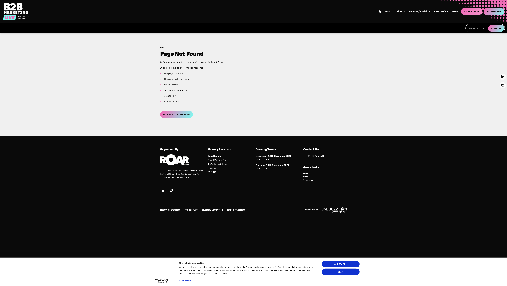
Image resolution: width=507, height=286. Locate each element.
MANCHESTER (476, 28)
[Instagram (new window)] (171, 191)
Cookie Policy (191, 210)
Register (473, 11)
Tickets (401, 11)
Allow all (340, 264)
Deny (341, 272)
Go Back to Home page (176, 114)
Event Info (440, 11)
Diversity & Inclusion (212, 210)
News (455, 11)
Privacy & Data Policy (170, 210)
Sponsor (495, 11)
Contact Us (308, 180)
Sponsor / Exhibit (418, 11)
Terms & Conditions (236, 210)
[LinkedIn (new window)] (163, 191)
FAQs (305, 173)
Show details (185, 281)
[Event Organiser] (174, 164)
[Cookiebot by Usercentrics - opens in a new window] (161, 281)
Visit (387, 11)
